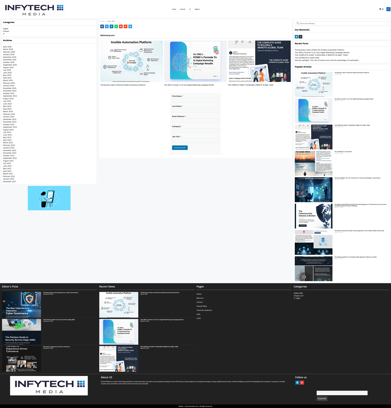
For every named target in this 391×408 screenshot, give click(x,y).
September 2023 (10, 127)
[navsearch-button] (388, 9)
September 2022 (10, 158)
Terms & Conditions (204, 310)
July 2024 (7, 101)
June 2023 (7, 135)
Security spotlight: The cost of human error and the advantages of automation (327, 60)
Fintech (182, 9)
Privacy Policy (202, 306)
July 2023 (7, 132)
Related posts (107, 35)
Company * (177, 126)
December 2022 (9, 150)
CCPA (199, 318)
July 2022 (7, 163)
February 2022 (9, 176)
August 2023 (8, 130)
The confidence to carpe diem (307, 58)
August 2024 (8, 99)
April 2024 (7, 109)
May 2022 (7, 169)
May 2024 (7, 106)
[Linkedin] (380, 9)
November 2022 (9, 153)
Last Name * (177, 106)
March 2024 (8, 111)
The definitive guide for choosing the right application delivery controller (355, 257)
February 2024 (9, 114)
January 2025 (8, 86)
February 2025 (9, 83)
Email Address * (179, 116)
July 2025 (7, 70)
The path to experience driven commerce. (56, 347)
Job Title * (176, 137)
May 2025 (7, 75)
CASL (198, 314)
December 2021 (9, 182)
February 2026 (9, 52)
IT (190, 9)
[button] (102, 26)
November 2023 (9, 122)
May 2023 (7, 137)
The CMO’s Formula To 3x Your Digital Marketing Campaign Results (189, 85)
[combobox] (342, 23)
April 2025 (7, 78)
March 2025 (8, 80)
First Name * (177, 96)
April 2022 (7, 171)
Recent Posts (301, 43)
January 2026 (8, 54)
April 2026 (7, 47)
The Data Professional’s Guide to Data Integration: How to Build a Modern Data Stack (359, 231)
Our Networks (302, 29)
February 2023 (9, 145)
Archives (7, 40)
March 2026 (8, 49)
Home (174, 9)
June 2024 (7, 104)
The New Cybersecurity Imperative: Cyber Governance (60, 292)
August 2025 (8, 67)
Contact (200, 302)
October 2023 (8, 124)
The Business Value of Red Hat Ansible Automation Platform (123, 85)
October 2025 (8, 62)
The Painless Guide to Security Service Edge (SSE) (59, 319)
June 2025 (7, 73)
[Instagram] (382, 9)
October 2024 (8, 93)
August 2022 (8, 161)
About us (200, 298)
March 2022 (8, 174)
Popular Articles (303, 66)
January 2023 (8, 148)
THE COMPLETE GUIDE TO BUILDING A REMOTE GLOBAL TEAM (250, 85)
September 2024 (10, 96)
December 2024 (9, 88)
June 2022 (7, 166)
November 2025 (9, 60)
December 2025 (9, 57)
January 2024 (8, 117)
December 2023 (9, 119)
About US (106, 377)
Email (319, 389)
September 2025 (10, 65)
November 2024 (9, 91)
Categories (8, 22)
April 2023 (7, 140)
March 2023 (8, 143)
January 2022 (8, 179)
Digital (197, 9)
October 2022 (8, 156)
